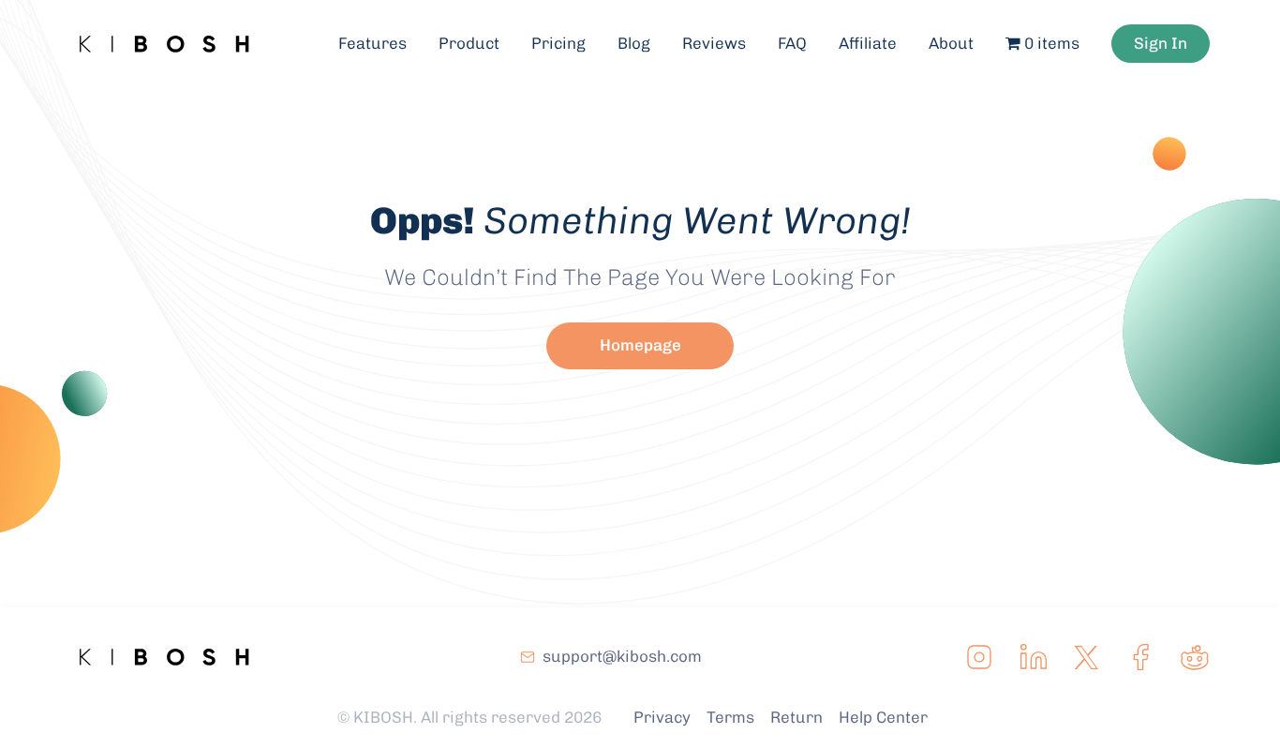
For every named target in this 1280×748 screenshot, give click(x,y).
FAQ (792, 43)
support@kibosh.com (622, 656)
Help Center (883, 717)
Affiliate (868, 43)
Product (469, 43)
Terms (730, 717)
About (951, 43)
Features (372, 43)
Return (796, 717)
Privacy (662, 717)
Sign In (1160, 43)
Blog (634, 43)
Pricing (558, 43)
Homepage (640, 345)
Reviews (714, 43)
